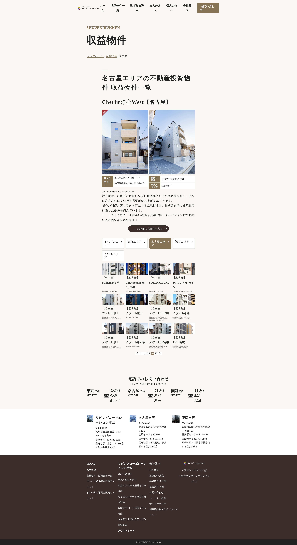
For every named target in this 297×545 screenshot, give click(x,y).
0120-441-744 (200, 395)
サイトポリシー (157, 503)
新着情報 (91, 470)
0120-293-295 (160, 395)
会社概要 (154, 470)
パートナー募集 (157, 498)
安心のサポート (126, 530)
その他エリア (111, 255)
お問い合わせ (207, 8)
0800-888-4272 (116, 395)
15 (148, 353)
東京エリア (135, 241)
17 (156, 353)
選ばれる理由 (125, 474)
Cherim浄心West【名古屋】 (136, 102)
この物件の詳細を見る (148, 228)
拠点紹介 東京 (156, 475)
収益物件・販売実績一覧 (99, 475)
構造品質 (122, 525)
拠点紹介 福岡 (156, 487)
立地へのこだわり (127, 480)
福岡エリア (182, 241)
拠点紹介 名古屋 (157, 481)
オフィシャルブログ (192, 470)
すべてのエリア (111, 243)
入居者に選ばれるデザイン (132, 519)
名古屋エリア (158, 243)
